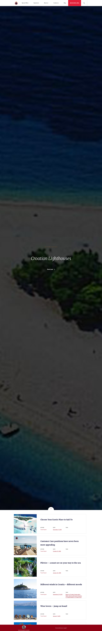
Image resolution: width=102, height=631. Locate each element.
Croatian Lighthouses (51, 258)
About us (46, 3)
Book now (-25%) (74, 3)
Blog (65, 3)
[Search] (84, 3)
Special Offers (25, 3)
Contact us (56, 3)
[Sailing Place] (16, 3)
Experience (36, 3)
